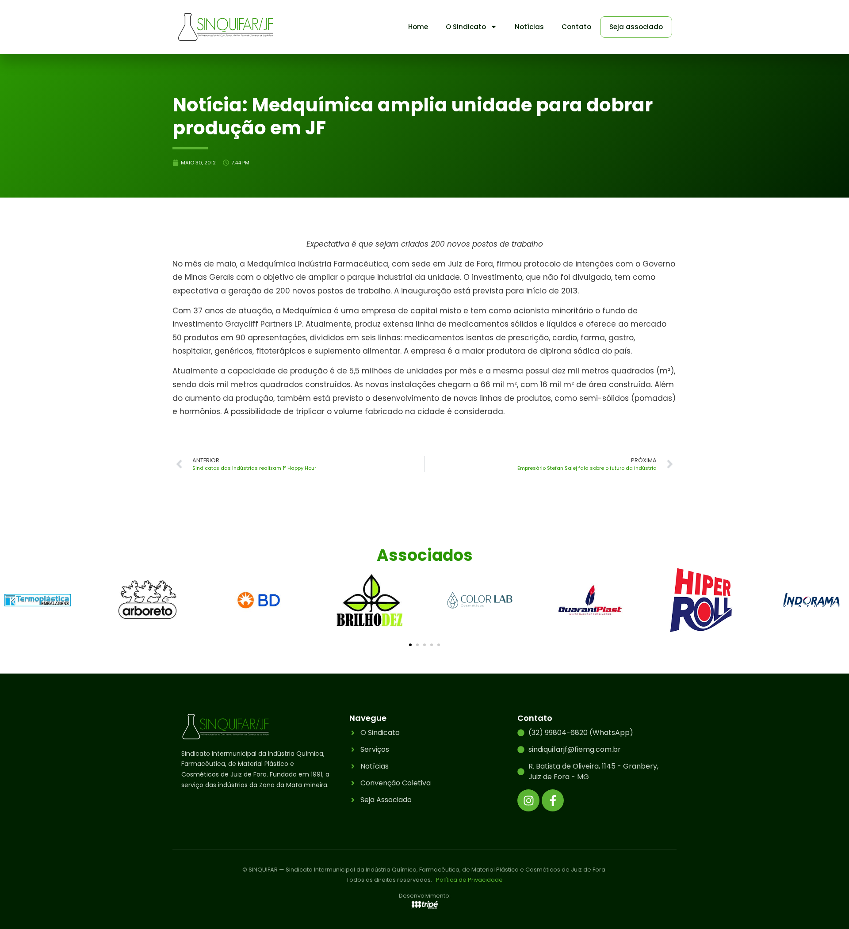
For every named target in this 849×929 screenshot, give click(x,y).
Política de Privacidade (469, 880)
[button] (14, 601)
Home (418, 26)
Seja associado (636, 26)
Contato (576, 26)
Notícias (529, 26)
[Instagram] (528, 800)
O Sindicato (466, 26)
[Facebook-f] (553, 800)
